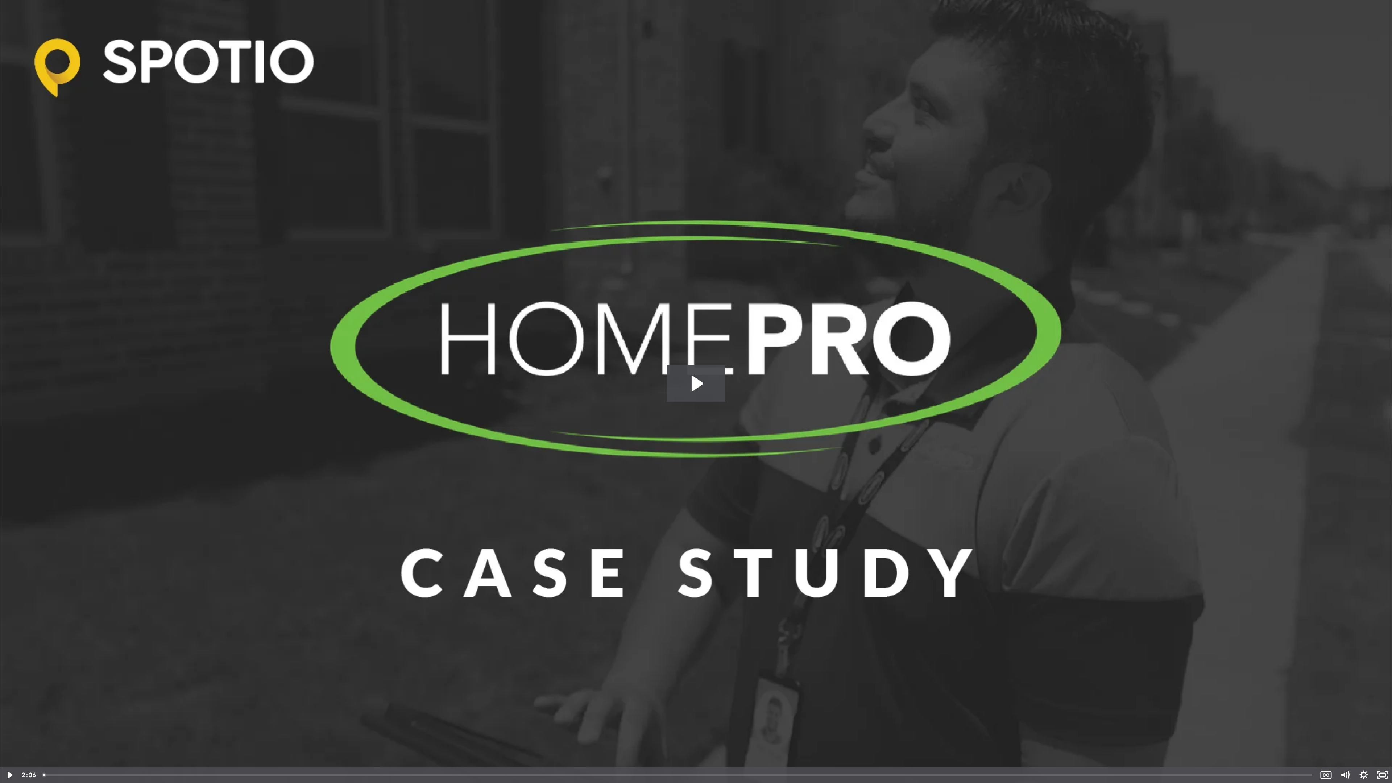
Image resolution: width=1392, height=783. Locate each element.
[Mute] (1344, 775)
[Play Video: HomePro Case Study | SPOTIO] (696, 383)
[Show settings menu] (1363, 775)
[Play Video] (9, 775)
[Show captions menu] (1326, 775)
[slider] (678, 775)
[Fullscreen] (1382, 775)
